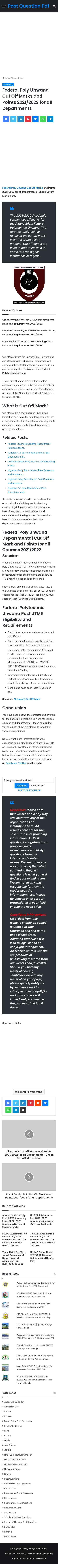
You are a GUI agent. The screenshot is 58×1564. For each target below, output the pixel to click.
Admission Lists (11, 1406)
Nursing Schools (12, 1469)
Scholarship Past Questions (17, 1517)
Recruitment (10, 1498)
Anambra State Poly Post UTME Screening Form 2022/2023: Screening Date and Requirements (14, 1221)
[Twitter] (16, 1103)
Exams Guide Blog (13, 1426)
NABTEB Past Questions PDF (18, 1455)
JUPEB (7, 1450)
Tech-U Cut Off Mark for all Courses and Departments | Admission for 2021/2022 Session (14, 1258)
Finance (8, 1435)
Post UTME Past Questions (17, 1483)
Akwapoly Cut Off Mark (26, 699)
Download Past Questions (40, 1553)
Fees (6, 1430)
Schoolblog (17, 78)
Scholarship (10, 1512)
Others (7, 1474)
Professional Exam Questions (18, 1493)
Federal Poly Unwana (29, 1091)
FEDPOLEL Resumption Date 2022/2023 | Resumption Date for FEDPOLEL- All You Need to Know (14, 1239)
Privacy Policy (19, 1553)
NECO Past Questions (15, 1459)
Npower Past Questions (16, 1464)
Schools (8, 1531)
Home (7, 78)
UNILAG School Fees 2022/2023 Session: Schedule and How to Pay (42, 1257)
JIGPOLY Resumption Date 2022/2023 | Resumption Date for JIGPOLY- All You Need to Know (42, 1239)
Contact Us (28, 1558)
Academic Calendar (14, 1402)
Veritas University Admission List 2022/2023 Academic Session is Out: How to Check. (34, 1379)
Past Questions (11, 1479)
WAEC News (10, 1536)
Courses (8, 1416)
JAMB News (10, 1445)
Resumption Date (12, 1507)
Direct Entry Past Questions (18, 1421)
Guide (7, 1440)
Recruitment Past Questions (18, 1503)
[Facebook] (8, 1103)
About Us (16, 1558)
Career (7, 1411)
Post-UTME (10, 1488)
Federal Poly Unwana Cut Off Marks (22, 187)
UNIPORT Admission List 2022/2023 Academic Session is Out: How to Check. (42, 1220)
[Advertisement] (29, 44)
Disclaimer (41, 1558)
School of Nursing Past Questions (20, 1522)
